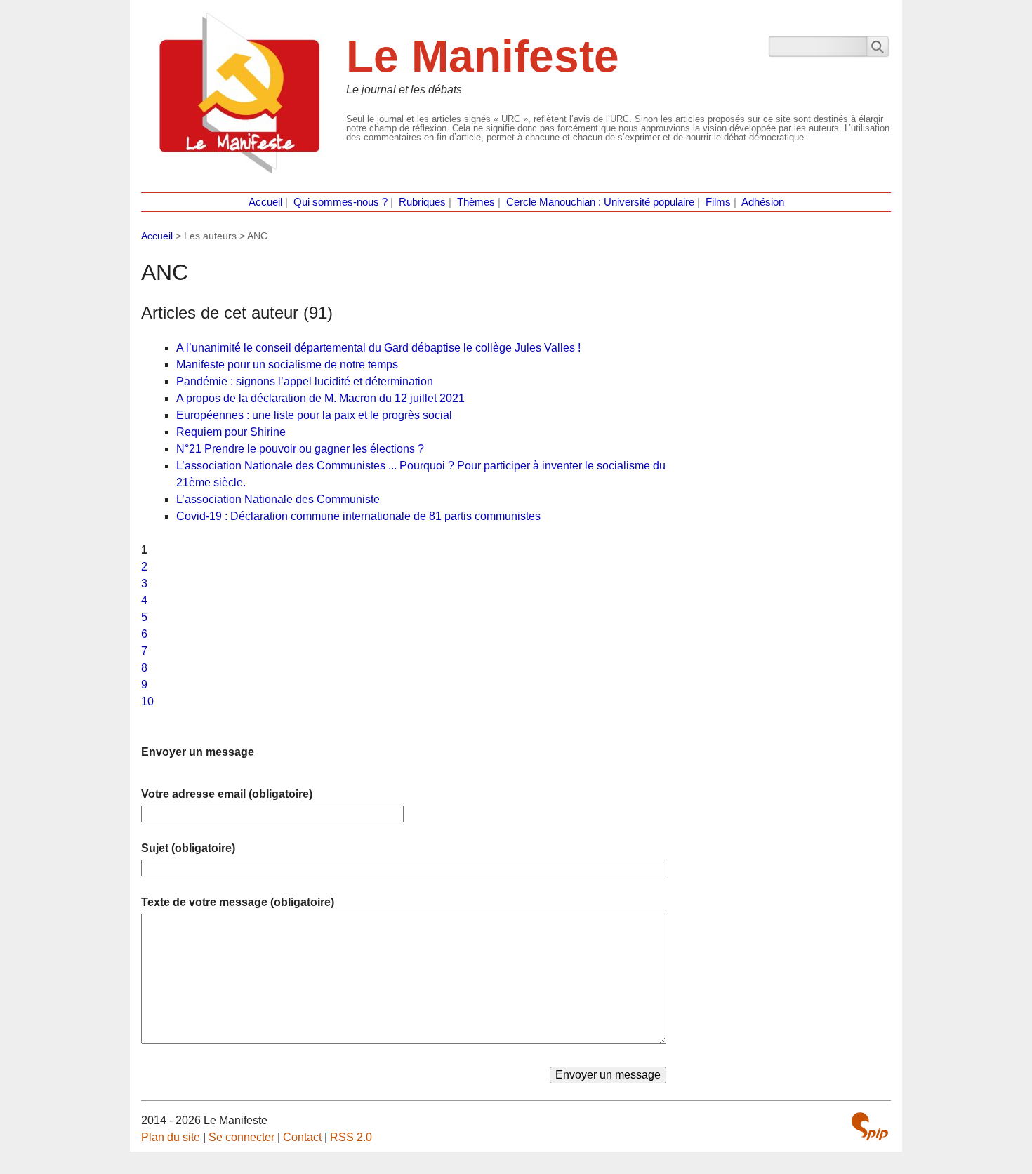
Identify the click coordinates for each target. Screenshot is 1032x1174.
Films (718, 202)
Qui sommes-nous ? (340, 202)
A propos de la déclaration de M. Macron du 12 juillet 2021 (320, 398)
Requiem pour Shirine (231, 432)
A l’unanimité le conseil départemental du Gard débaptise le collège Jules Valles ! (378, 348)
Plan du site (170, 1137)
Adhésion (762, 202)
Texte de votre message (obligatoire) (237, 902)
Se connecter (241, 1137)
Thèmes (476, 202)
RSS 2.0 (351, 1137)
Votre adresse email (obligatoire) (226, 794)
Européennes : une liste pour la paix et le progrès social (314, 415)
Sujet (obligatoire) (188, 848)
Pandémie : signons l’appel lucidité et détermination (304, 381)
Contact (302, 1137)
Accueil (265, 202)
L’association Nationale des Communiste (278, 499)
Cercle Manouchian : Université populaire (600, 202)
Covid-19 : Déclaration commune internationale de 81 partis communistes (358, 516)
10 (147, 701)
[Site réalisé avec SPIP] (870, 1126)
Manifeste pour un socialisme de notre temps (287, 365)
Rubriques (422, 202)
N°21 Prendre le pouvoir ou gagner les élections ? (300, 449)
